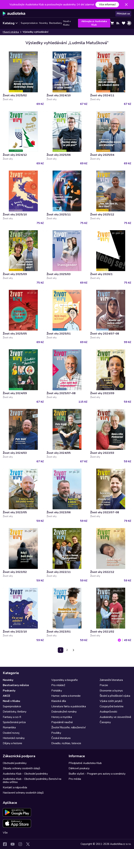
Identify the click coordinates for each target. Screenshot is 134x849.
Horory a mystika (61, 717)
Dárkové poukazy (79, 768)
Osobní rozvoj (11, 733)
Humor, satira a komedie (66, 696)
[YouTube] (12, 844)
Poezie (104, 685)
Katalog (8, 23)
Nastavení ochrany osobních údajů (23, 792)
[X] (28, 844)
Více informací (107, 4)
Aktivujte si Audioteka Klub (94, 23)
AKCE (6, 696)
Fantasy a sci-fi (12, 717)
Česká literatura (60, 738)
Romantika (9, 727)
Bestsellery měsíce (16, 685)
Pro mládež (58, 685)
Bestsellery (55, 23)
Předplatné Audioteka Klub (85, 763)
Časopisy (105, 722)
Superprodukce (29, 23)
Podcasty (9, 691)
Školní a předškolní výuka (115, 696)
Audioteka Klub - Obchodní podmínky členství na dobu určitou (32, 780)
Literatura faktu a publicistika (68, 706)
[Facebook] (5, 844)
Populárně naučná (62, 722)
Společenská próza (14, 722)
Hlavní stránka (11, 32)
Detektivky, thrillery (14, 712)
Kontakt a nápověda (15, 787)
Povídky (56, 733)
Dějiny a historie (12, 743)
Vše (5, 833)
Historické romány (14, 738)
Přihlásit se (123, 13)
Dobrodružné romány (64, 712)
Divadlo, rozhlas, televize (66, 743)
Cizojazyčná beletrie (112, 706)
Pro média (75, 779)
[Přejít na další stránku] (73, 650)
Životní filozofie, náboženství (68, 727)
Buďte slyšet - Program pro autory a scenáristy (97, 774)
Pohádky (56, 691)
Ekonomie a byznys (111, 691)
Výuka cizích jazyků (111, 701)
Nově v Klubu (67, 23)
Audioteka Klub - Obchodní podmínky (25, 774)
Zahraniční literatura (111, 680)
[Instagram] (20, 844)
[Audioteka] (14, 13)
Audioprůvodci (108, 712)
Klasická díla (58, 701)
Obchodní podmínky (15, 763)
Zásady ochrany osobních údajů (21, 768)
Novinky (43, 23)
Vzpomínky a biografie (64, 680)
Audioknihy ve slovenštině (115, 717)
